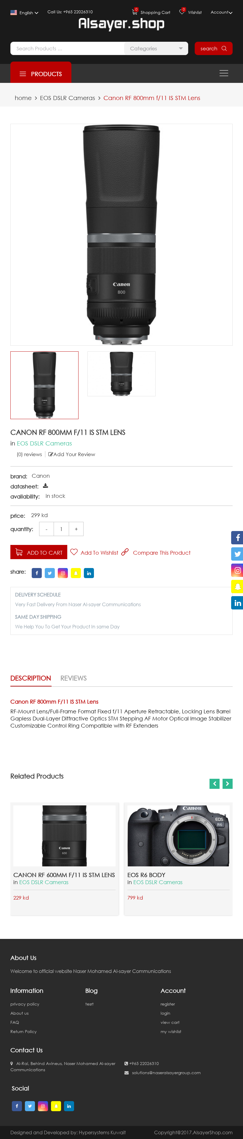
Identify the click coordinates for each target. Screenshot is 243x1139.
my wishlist (171, 1031)
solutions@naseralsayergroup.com (165, 1072)
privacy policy (24, 1003)
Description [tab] (30, 678)
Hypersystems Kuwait (102, 1132)
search (211, 48)
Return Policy (23, 1031)
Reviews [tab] (73, 678)
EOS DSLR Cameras (67, 97)
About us (19, 1013)
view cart (170, 1022)
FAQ (14, 1022)
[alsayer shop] (121, 24)
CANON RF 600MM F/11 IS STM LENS (64, 874)
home (23, 97)
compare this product (160, 552)
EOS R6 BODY (146, 874)
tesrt (89, 1003)
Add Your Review (74, 454)
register (168, 1003)
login (165, 1013)
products (44, 73)
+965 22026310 (143, 1063)
